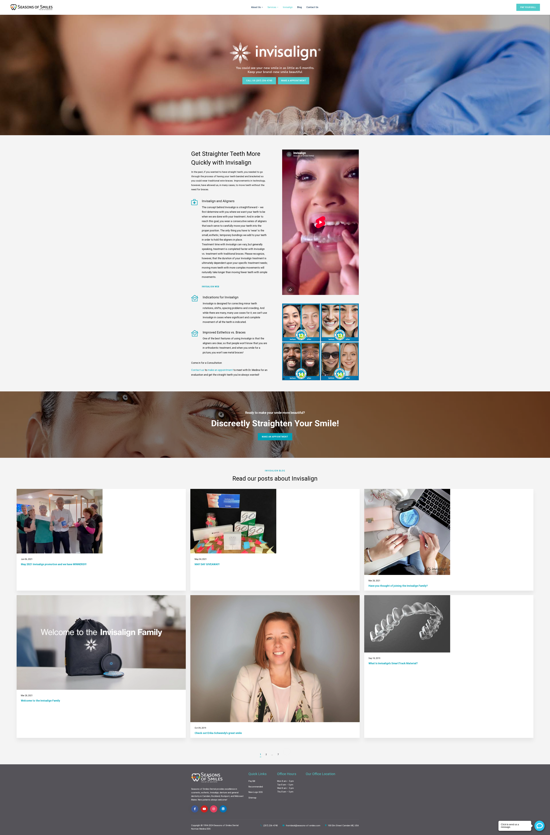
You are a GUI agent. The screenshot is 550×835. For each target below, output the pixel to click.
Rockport (225, 796)
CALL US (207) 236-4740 (259, 80)
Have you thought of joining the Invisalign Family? (398, 585)
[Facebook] (194, 808)
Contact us (197, 369)
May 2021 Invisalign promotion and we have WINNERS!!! (54, 564)
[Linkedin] (223, 808)
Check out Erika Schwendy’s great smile (218, 732)
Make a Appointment (293, 80)
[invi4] (301, 361)
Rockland (215, 796)
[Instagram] (213, 808)
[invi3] (340, 323)
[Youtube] (204, 808)
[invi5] (340, 361)
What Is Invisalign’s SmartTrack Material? (393, 663)
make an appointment (220, 369)
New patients (204, 799)
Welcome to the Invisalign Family (40, 700)
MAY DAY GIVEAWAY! (207, 564)
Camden (206, 796)
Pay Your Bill (528, 7)
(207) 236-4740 (270, 825)
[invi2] (301, 323)
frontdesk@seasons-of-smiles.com (303, 825)
